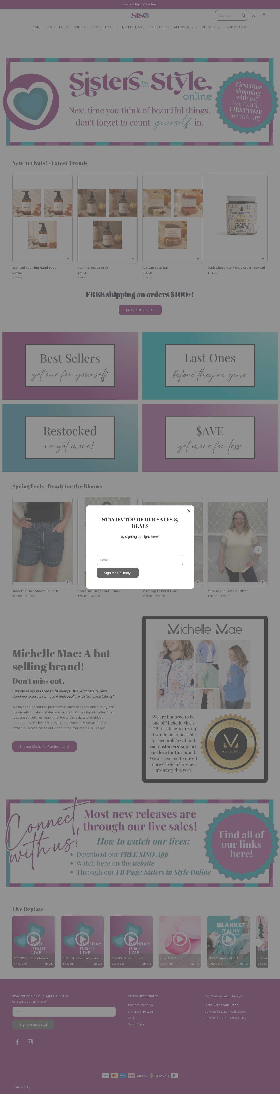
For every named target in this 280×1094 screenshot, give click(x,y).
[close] (188, 510)
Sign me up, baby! (117, 572)
